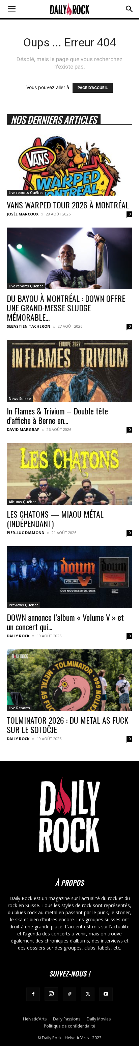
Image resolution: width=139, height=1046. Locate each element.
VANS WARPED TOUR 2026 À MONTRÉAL (68, 205)
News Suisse (20, 398)
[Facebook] (33, 994)
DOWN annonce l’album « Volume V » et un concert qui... (65, 622)
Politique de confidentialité (69, 1026)
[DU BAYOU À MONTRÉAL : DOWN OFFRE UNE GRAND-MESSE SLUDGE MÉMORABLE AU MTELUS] (69, 258)
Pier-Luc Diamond (25, 532)
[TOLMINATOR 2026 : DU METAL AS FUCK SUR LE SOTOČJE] (69, 680)
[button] (11, 9)
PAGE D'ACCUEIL (93, 87)
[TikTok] (69, 994)
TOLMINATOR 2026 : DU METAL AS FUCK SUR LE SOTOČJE (67, 724)
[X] (87, 994)
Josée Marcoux (22, 213)
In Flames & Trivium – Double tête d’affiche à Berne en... (57, 415)
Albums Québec (22, 501)
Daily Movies (99, 1019)
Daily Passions (66, 1019)
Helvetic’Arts (35, 1019)
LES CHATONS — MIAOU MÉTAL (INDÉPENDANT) (55, 518)
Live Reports (19, 708)
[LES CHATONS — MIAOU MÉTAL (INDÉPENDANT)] (69, 474)
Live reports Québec (26, 192)
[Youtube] (106, 994)
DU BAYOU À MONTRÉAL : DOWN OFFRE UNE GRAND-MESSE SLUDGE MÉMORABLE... (66, 307)
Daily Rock (18, 635)
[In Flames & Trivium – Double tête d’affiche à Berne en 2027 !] (69, 371)
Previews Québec (23, 605)
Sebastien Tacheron (28, 326)
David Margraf (23, 429)
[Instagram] (51, 994)
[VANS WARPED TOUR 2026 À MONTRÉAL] (69, 165)
